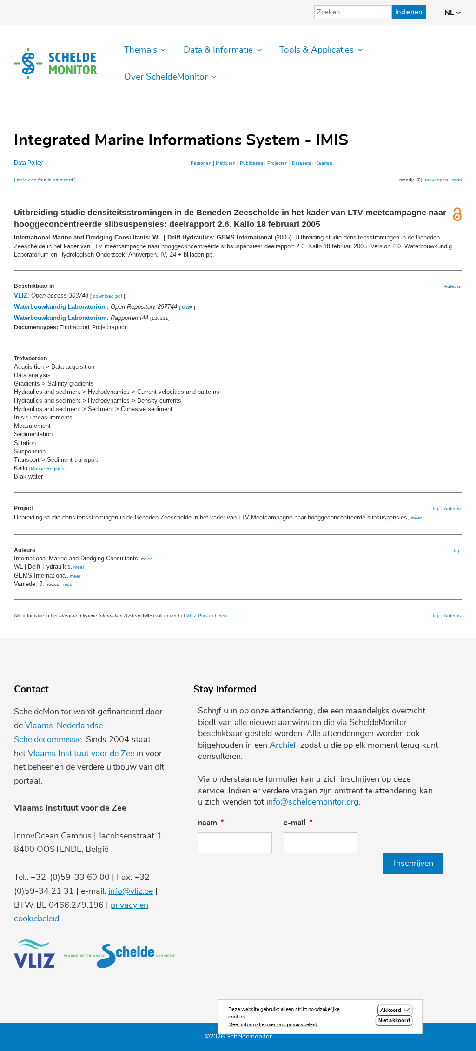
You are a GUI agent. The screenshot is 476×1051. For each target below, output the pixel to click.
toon (457, 179)
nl (450, 13)
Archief (283, 745)
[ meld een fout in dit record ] (45, 179)
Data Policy (28, 163)
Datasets (301, 163)
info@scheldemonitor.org (312, 802)
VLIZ (20, 295)
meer (416, 517)
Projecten (277, 163)
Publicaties (251, 163)
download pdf (107, 296)
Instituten (226, 163)
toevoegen (436, 179)
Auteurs (452, 286)
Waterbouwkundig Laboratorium (60, 306)
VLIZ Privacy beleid (207, 615)
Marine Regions (47, 468)
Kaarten (323, 163)
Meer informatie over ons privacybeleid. (273, 1024)
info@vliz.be (130, 891)
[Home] (55, 63)
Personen (201, 163)
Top (436, 508)
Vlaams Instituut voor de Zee (81, 754)
